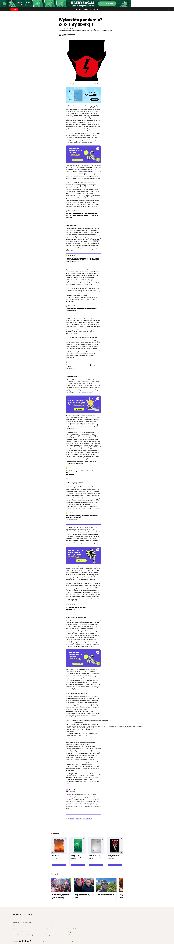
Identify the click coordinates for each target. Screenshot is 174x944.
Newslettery (48, 929)
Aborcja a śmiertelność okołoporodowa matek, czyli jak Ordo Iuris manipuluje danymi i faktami (82, 214)
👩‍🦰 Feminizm (86, 818)
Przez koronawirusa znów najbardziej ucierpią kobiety (81, 365)
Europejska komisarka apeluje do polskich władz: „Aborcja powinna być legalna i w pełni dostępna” (83, 259)
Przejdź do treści (7, 4)
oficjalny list (80, 497)
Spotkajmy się (48, 935)
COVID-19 (78, 818)
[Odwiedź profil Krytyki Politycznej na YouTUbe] (28, 941)
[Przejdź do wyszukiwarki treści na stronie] (8, 9)
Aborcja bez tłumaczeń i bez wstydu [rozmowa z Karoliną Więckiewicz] (82, 516)
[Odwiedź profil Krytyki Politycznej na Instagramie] (22, 941)
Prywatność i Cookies (73, 929)
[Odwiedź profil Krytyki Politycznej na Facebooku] (20, 941)
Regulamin (71, 926)
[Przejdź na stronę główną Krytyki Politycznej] (22, 914)
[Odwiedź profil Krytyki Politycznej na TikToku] (25, 941)
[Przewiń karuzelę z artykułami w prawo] (121, 889)
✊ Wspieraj (71, 935)
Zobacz (59, 865)
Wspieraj (15, 9)
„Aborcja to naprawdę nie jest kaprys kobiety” (81, 308)
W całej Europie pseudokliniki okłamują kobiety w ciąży (82, 471)
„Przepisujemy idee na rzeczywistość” (22, 922)
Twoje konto (71, 932)
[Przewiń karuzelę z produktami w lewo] (52, 852)
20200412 (73, 822)
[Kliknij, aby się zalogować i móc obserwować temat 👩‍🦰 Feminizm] (91, 818)
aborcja (72, 818)
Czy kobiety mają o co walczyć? (76, 607)
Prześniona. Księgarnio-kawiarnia (53, 926)
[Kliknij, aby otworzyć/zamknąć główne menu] (2, 9)
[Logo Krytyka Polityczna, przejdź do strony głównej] (87, 9)
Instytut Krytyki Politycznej (19, 932)
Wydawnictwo (16, 929)
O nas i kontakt (48, 932)
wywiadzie (96, 239)
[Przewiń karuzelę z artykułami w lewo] (52, 889)
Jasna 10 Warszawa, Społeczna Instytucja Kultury (25, 935)
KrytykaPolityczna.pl (18, 926)
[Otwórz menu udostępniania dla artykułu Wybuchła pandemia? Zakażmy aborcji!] (70, 84)
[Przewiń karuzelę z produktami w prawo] (121, 852)
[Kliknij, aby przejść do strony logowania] (165, 9)
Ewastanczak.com (77, 941)
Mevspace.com (67, 941)
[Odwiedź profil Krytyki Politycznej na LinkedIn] (30, 941)
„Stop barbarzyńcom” (78, 744)
